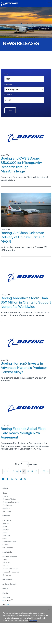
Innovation (6, 536)
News (5, 493)
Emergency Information (11, 502)
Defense (5, 523)
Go (10, 110)
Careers (5, 545)
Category (8, 84)
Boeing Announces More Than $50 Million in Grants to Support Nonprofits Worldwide (26, 302)
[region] (26, 614)
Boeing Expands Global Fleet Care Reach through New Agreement (23, 433)
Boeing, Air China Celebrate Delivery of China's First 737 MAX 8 (22, 237)
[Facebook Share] (7, 479)
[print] (21, 479)
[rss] (25, 479)
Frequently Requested (11, 572)
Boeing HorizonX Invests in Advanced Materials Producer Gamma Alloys (24, 367)
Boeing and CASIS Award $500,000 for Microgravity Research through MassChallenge (21, 164)
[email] (3, 479)
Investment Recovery (10, 569)
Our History (7, 511)
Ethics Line (6, 563)
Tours (5, 560)
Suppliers (6, 508)
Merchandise (7, 505)
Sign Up (5, 593)
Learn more (33, 620)
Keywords (8, 95)
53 (44, 471)
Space (5, 526)
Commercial (7, 520)
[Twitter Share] (16, 479)
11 (28, 471)
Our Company (8, 548)
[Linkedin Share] (12, 479)
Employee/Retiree (9, 499)
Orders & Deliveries (10, 557)
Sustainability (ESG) (10, 542)
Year (6, 74)
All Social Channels (9, 584)
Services (6, 529)
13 (36, 471)
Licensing (6, 566)
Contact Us (7, 575)
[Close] (49, 609)
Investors (6, 496)
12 (32, 471)
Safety (5, 532)
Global (5, 539)
